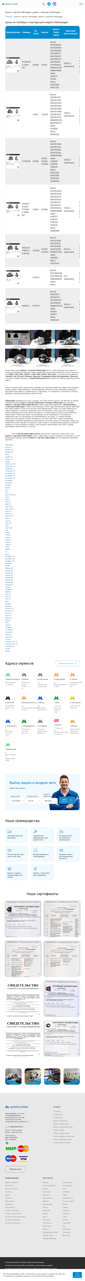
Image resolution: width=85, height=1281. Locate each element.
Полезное (8, 1198)
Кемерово (46, 1210)
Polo (7, 601)
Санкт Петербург (49, 1185)
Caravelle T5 (10, 476)
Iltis (6, 530)
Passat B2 (9, 568)
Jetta (7, 547)
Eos (6, 490)
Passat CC (9, 585)
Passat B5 (9, 575)
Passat (7, 587)
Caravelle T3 (10, 471)
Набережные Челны (50, 1232)
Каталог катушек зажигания (15, 1217)
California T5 (10, 466)
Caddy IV (8, 459)
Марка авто (15, 796)
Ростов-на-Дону (69, 1201)
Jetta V (8, 542)
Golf (6, 525)
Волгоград (47, 1192)
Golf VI (8, 521)
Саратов (66, 1210)
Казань (45, 1207)
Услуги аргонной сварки (62, 1142)
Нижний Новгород (49, 1238)
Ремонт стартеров (60, 1121)
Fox (6, 492)
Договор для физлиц (12, 1223)
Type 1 (7, 649)
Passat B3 (9, 570)
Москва (45, 1182)
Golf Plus (8, 528)
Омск (64, 1189)
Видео (7, 1195)
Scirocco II (9, 608)
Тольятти (66, 1213)
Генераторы (57, 1114)
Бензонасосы (58, 1118)
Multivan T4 (10, 556)
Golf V (7, 518)
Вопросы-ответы (11, 1189)
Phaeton (8, 589)
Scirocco (8, 613)
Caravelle (9, 480)
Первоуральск (68, 1198)
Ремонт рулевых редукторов (64, 1136)
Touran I (8, 634)
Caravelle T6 (10, 478)
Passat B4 (9, 573)
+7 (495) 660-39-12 (15, 1127)
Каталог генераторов (13, 1213)
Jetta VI (8, 544)
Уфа (64, 1226)
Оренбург (66, 1192)
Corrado (8, 483)
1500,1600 (9, 445)
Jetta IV (8, 540)
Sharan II (9, 618)
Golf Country (10, 495)
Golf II (7, 499)
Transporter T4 (11, 641)
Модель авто (32, 796)
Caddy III (8, 457)
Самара (65, 1207)
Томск (65, 1217)
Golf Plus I (9, 506)
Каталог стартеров (12, 1210)
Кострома (46, 1220)
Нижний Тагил (48, 1235)
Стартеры (57, 1111)
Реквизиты (9, 1204)
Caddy (7, 461)
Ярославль (66, 1235)
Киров (45, 1213)
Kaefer (7, 549)
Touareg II (9, 630)
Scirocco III (9, 611)
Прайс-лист (9, 1185)
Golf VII (8, 523)
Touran (8, 639)
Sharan (8, 620)
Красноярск (47, 1223)
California (9, 469)
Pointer (8, 592)
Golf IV (8, 504)
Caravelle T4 (10, 473)
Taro (7, 623)
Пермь (65, 1195)
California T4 (10, 464)
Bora (7, 454)
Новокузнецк (67, 1185)
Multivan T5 (10, 559)
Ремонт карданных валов (62, 1139)
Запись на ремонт (11, 1182)
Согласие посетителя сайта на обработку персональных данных (29, 1265)
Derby (7, 488)
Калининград (47, 1204)
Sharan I (8, 615)
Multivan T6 (10, 561)
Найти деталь (64, 800)
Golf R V (8, 511)
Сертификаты (10, 1207)
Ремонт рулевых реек (61, 1133)
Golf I (7, 497)
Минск (45, 1229)
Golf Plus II (9, 509)
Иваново (46, 1201)
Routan (8, 604)
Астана (45, 1189)
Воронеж (46, 1195)
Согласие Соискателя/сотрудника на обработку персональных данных (31, 1268)
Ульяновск (66, 1223)
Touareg (8, 632)
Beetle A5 (9, 452)
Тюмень (65, 1220)
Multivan (8, 563)
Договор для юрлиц (12, 1220)
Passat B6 (9, 578)
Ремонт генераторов (61, 1124)
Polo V (7, 599)
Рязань (65, 1204)
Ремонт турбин (58, 1130)
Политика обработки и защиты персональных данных (24, 1262)
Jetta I (7, 533)
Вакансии (8, 1192)
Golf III (8, 502)
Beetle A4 (9, 450)
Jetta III (8, 537)
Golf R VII (9, 516)
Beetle (7, 566)
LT (6, 551)
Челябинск (66, 1232)
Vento (7, 651)
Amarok (8, 447)
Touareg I (9, 627)
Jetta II (8, 535)
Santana (8, 606)
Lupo (7, 554)
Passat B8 (9, 582)
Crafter (8, 485)
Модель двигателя (48, 795)
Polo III (8, 594)
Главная (8, 17)
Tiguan (8, 625)
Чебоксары (67, 1229)
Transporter (10, 646)
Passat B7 (9, 580)
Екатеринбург (48, 1198)
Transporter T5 (11, 644)
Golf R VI (8, 514)
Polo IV (8, 596)
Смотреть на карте (66, 663)
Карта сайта (9, 1201)
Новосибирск (67, 1182)
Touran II (9, 637)
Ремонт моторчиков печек (63, 1127)
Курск (45, 1217)
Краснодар (47, 1226)
